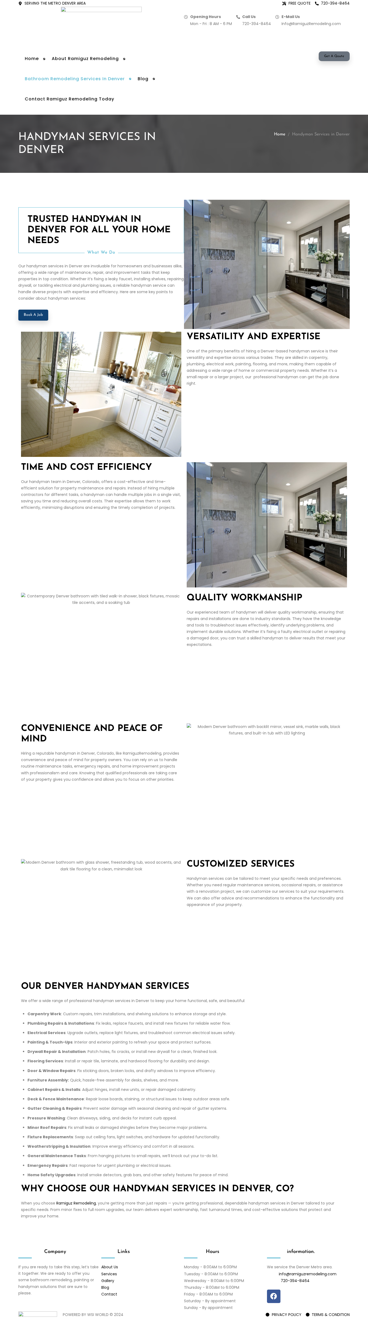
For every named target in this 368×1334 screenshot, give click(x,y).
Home (279, 134)
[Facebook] (273, 1296)
